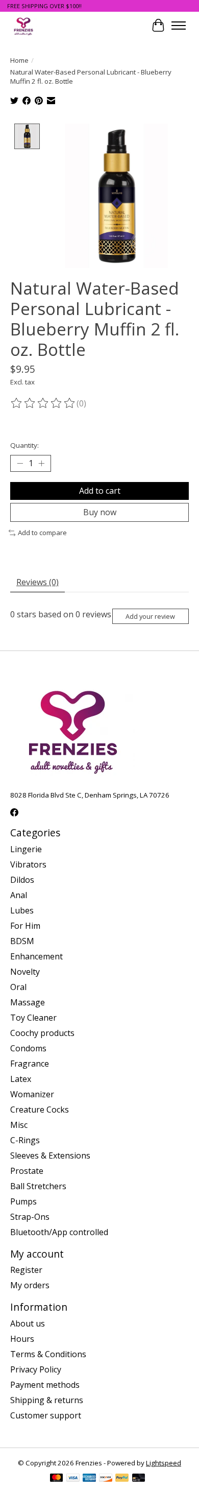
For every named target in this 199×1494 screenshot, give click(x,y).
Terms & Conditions (48, 1354)
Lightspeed (163, 1462)
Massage (27, 1002)
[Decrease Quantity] (20, 463)
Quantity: (24, 445)
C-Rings (25, 1140)
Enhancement (36, 956)
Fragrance (29, 1063)
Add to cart (99, 490)
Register (26, 1269)
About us (27, 1323)
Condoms (28, 1048)
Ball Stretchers (38, 1186)
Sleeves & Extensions (50, 1155)
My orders (29, 1285)
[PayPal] (122, 1479)
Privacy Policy (35, 1369)
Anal (18, 895)
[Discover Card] (105, 1479)
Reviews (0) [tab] (37, 582)
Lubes (22, 910)
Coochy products (42, 1033)
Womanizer (32, 1094)
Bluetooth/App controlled (59, 1232)
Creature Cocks (39, 1109)
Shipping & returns (46, 1400)
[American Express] (89, 1479)
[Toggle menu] (178, 25)
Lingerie (26, 849)
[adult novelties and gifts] (23, 25)
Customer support (45, 1415)
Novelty (25, 971)
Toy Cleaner (33, 1017)
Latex (20, 1079)
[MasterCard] (56, 1479)
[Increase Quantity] (41, 463)
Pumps (23, 1201)
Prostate (26, 1170)
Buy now (99, 512)
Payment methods (45, 1384)
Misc (19, 1124)
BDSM (22, 941)
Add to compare (42, 532)
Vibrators (28, 864)
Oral (18, 987)
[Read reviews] (43, 403)
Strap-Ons (29, 1216)
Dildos (22, 879)
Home (19, 60)
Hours (22, 1338)
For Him (25, 925)
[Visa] (73, 1479)
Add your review (150, 616)
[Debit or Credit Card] (138, 1479)
